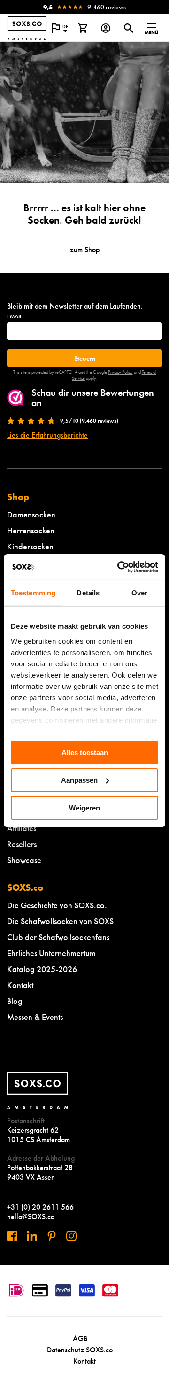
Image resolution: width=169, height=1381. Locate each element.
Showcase (24, 860)
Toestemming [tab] (33, 593)
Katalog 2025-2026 (42, 969)
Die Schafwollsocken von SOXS (60, 921)
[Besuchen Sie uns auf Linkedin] (32, 1236)
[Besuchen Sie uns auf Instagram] (71, 1236)
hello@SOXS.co (30, 1216)
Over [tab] (139, 593)
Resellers (22, 844)
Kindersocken (30, 546)
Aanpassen (79, 780)
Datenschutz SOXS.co (80, 1350)
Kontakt (20, 985)
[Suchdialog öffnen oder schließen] (128, 28)
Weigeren (84, 807)
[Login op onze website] (105, 28)
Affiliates (21, 828)
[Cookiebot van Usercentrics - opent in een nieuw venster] (119, 567)
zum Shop (85, 250)
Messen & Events (35, 1016)
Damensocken (31, 514)
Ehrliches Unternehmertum (51, 953)
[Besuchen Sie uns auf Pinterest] (51, 1236)
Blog (15, 1000)
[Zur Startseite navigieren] (27, 28)
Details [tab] (88, 593)
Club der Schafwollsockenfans (58, 937)
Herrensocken (30, 530)
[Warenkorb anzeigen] (82, 28)
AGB (80, 1338)
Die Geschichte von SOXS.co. (57, 905)
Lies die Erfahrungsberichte (47, 435)
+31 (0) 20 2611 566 (40, 1207)
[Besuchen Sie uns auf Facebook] (12, 1236)
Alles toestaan (84, 752)
